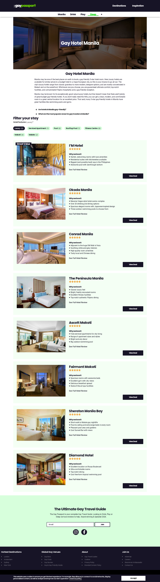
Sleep (93, 14)
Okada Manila (80, 190)
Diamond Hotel (81, 455)
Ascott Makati (80, 322)
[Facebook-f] (84, 532)
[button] (19, 160)
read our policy (75, 578)
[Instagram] (76, 532)
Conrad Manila (81, 234)
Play (83, 14)
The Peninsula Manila (86, 278)
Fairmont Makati (82, 367)
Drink (73, 14)
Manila (61, 14)
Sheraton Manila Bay (86, 411)
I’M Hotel (76, 145)
